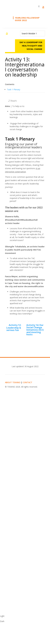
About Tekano (12, 382)
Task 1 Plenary (13, 89)
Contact (27, 382)
